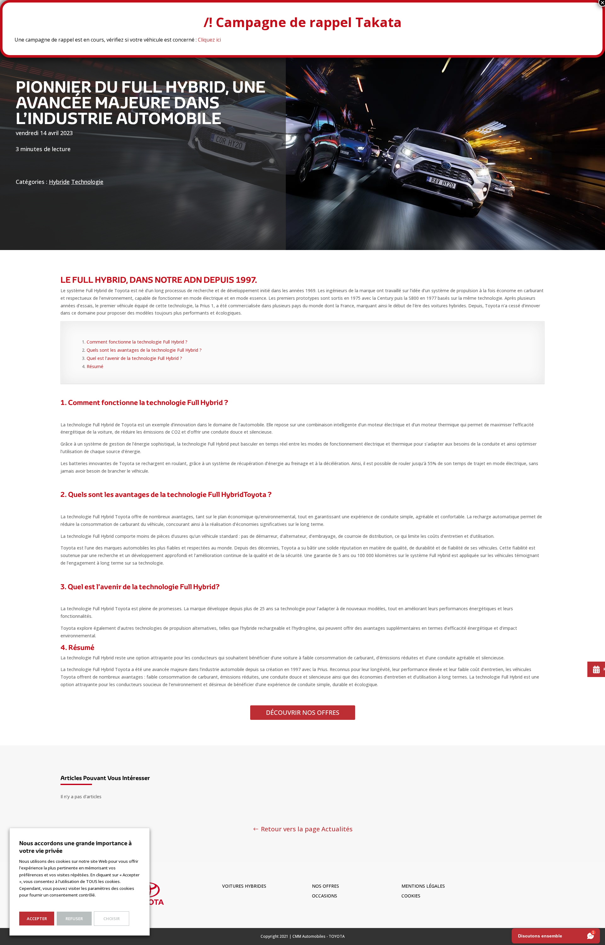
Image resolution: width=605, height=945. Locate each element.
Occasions (324, 896)
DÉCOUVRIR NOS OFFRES (302, 712)
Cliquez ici (209, 39)
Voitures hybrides (244, 886)
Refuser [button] (74, 918)
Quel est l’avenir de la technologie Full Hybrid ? (134, 358)
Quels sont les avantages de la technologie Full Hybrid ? (144, 350)
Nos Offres (325, 886)
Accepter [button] (37, 918)
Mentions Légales (423, 886)
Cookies (410, 896)
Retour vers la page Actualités (307, 829)
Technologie (87, 181)
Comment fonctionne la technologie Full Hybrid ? (137, 342)
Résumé (95, 366)
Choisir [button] (111, 918)
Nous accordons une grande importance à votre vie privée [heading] (75, 846)
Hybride (59, 181)
